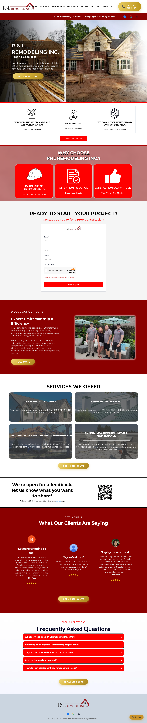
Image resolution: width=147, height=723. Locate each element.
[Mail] (137, 17)
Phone (47, 246)
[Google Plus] (131, 17)
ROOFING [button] (43, 7)
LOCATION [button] (71, 7)
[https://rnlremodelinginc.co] (73, 703)
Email (46, 255)
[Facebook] (125, 17)
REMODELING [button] (57, 7)
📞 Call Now (136, 717)
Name (46, 237)
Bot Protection (49, 265)
